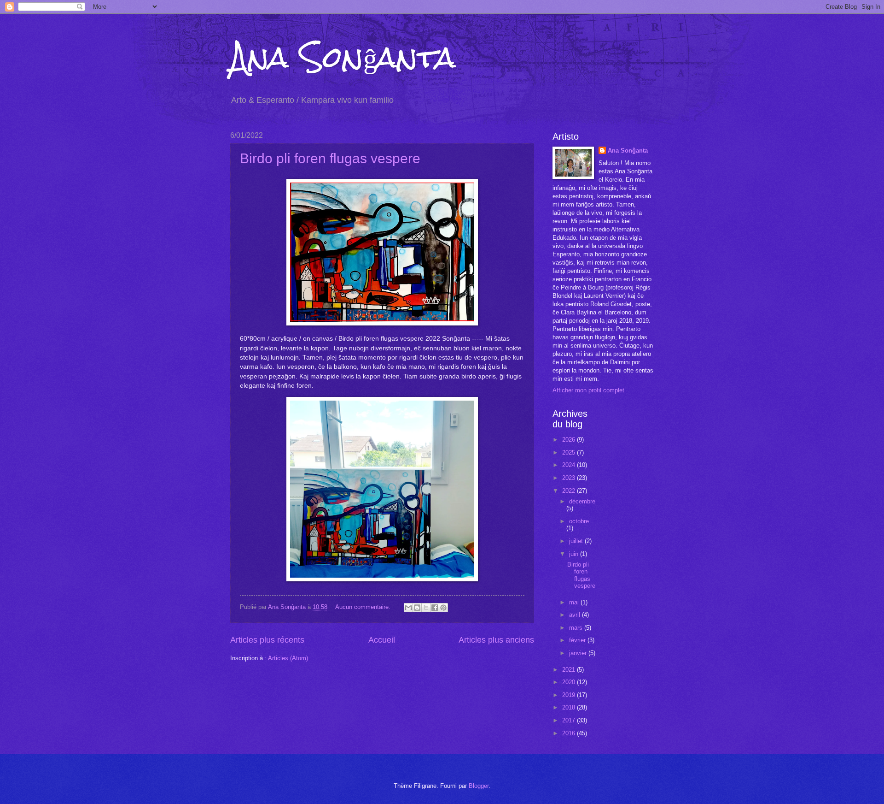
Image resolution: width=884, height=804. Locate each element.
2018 (569, 707)
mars (576, 627)
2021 (569, 669)
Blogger (479, 785)
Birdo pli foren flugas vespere (330, 158)
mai (575, 602)
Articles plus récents (267, 639)
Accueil (381, 639)
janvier (578, 653)
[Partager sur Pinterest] (443, 607)
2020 (569, 682)
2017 (569, 720)
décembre (582, 501)
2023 (569, 477)
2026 (569, 439)
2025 (569, 452)
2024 (569, 464)
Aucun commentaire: (363, 606)
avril (575, 614)
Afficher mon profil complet (588, 390)
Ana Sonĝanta (343, 56)
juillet (577, 541)
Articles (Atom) (288, 658)
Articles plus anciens (496, 639)
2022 (569, 490)
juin (574, 553)
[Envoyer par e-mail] (408, 607)
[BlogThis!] (417, 607)
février (578, 640)
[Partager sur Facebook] (434, 607)
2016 (569, 733)
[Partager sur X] (425, 607)
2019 (569, 695)
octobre (579, 521)
